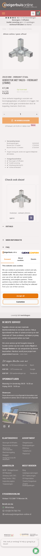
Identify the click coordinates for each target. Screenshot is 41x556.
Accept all (20, 296)
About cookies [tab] (20, 259)
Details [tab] (33, 259)
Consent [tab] (7, 259)
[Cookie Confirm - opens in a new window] (30, 253)
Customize (20, 302)
